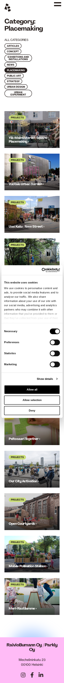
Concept (13, 51)
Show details (45, 378)
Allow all (32, 389)
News (10, 64)
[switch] (55, 342)
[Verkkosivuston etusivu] (7, 8)
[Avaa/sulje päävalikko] (57, 6)
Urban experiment (18, 93)
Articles (13, 45)
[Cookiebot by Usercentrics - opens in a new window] (45, 270)
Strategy (13, 81)
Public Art (14, 75)
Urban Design (16, 86)
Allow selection (32, 400)
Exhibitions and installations (18, 58)
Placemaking (16, 70)
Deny (32, 410)
